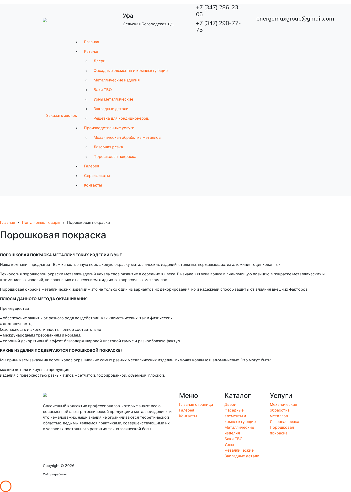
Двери (100, 61)
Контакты (93, 185)
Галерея (91, 166)
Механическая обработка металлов (127, 137)
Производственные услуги (109, 127)
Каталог (91, 51)
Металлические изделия (117, 80)
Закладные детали (111, 108)
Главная (91, 41)
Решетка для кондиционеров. (121, 118)
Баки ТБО (103, 89)
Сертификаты (97, 175)
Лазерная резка (108, 146)
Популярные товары (41, 222)
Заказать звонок (61, 115)
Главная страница (196, 404)
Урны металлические (113, 99)
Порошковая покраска (115, 156)
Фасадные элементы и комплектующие (131, 70)
